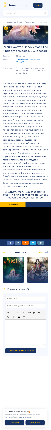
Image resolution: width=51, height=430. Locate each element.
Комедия (20, 62)
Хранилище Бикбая (14, 22)
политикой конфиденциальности (19, 417)
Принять (14, 422)
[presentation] (40, 252)
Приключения (31, 22)
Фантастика (34, 59)
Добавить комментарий (21, 350)
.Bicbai (17, 5)
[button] (8, 312)
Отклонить (35, 422)
